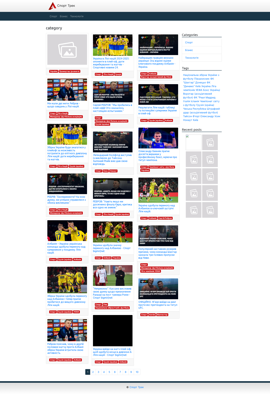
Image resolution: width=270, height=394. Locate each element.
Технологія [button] (76, 16)
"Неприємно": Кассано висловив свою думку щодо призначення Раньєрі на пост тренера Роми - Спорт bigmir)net (112, 293)
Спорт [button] (53, 16)
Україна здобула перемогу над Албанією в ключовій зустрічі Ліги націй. (156, 208)
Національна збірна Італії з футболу (112, 308)
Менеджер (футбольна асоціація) (66, 116)
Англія (152, 314)
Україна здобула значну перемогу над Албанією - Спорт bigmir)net (112, 248)
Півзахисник (202, 78)
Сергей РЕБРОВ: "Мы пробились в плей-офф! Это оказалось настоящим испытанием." (112, 108)
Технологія (191, 57)
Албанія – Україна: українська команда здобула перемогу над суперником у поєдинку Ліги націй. (66, 248)
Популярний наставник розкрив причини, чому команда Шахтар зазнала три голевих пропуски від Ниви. (157, 253)
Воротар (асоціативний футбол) (156, 77)
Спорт (53, 113)
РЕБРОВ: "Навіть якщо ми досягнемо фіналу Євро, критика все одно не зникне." (112, 204)
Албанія (77, 259)
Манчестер (162, 314)
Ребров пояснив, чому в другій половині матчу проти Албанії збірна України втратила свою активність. (65, 348)
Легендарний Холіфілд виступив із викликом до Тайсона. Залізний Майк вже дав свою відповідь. (112, 159)
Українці (145, 170)
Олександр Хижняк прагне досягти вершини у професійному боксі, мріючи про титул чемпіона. (157, 156)
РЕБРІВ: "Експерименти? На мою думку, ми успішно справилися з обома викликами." (66, 199)
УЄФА (76, 312)
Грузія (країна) (76, 166)
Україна (53, 71)
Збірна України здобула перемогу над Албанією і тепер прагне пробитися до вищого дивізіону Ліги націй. (67, 300)
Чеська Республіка (194, 108)
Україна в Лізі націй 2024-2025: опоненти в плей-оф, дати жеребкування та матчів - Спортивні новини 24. (111, 63)
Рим (105, 304)
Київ (195, 120)
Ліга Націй (63, 113)
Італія (186, 101)
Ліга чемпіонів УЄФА (150, 271)
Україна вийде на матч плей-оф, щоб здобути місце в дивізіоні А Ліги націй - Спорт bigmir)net (112, 352)
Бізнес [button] (64, 16)
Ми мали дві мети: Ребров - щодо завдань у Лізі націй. (63, 105)
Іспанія (195, 101)
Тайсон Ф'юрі (191, 116)
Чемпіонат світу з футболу (161, 167)
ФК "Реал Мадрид (204, 97)
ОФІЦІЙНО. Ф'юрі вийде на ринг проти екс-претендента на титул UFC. (157, 304)
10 (137, 372)
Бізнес (189, 50)
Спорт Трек (65, 6)
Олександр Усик (210, 116)
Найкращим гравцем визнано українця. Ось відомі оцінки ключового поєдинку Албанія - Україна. (156, 62)
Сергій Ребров (165, 218)
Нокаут (113, 171)
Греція (118, 74)
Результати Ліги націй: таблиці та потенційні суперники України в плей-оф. (157, 110)
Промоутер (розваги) (69, 71)
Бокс (105, 171)
